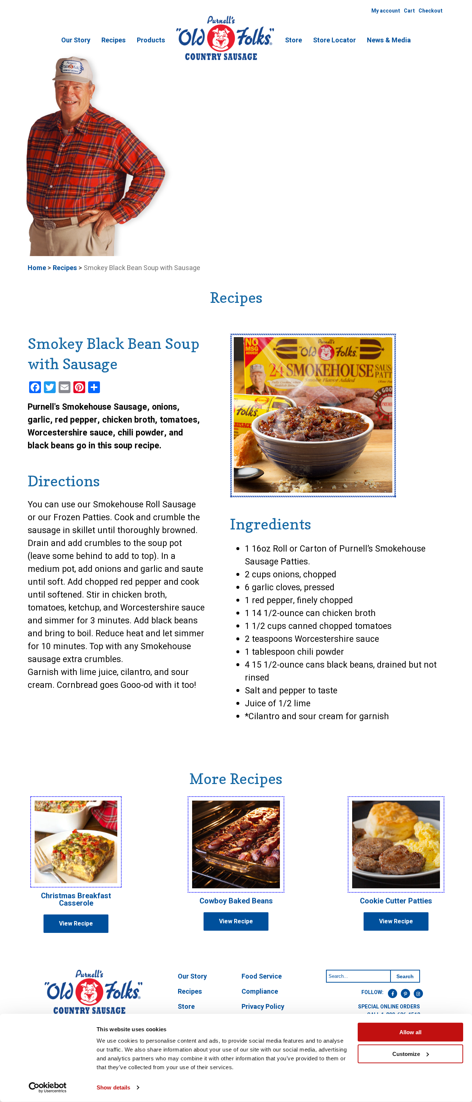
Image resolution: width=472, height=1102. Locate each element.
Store (293, 40)
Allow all (410, 1032)
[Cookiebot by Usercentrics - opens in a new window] (47, 1087)
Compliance (260, 992)
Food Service (262, 977)
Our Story (75, 40)
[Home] (225, 59)
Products (151, 40)
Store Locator (334, 40)
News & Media (389, 40)
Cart (409, 11)
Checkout (430, 11)
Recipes (113, 40)
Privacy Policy (263, 1007)
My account (385, 11)
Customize (406, 1053)
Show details (113, 1087)
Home (37, 268)
